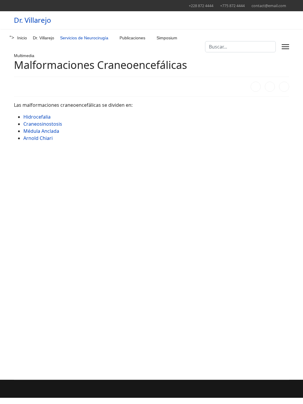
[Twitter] (24, 5)
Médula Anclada (41, 131)
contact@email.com (269, 5)
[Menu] (285, 47)
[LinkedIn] (284, 87)
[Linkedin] (52, 5)
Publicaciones (132, 37)
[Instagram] (70, 5)
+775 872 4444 (232, 5)
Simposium (167, 37)
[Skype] (89, 5)
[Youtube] (43, 5)
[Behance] (79, 5)
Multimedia (24, 55)
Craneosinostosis (42, 124)
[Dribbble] (61, 5)
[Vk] (116, 5)
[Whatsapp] (98, 5)
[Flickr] (107, 5)
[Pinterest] (34, 5)
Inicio (22, 37)
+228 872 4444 (201, 5)
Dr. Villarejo (32, 20)
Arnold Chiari (38, 138)
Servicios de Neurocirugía (84, 37)
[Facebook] (15, 5)
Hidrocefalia (37, 117)
